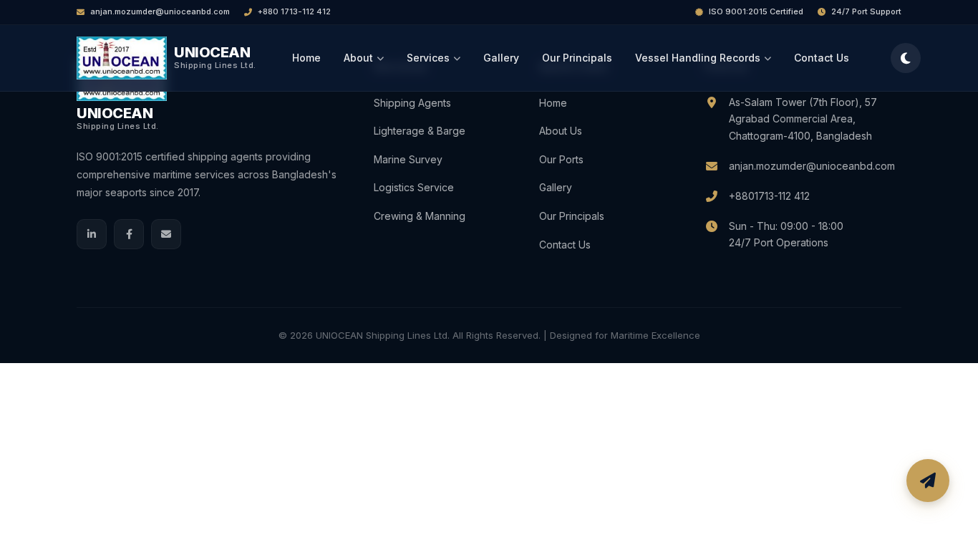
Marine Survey (408, 159)
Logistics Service (414, 187)
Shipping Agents (412, 103)
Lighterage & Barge (419, 131)
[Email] (166, 234)
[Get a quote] (927, 480)
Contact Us (821, 58)
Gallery (501, 58)
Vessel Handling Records (697, 58)
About (358, 58)
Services (428, 58)
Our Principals (577, 58)
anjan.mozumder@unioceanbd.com (160, 11)
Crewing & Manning (419, 216)
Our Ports (561, 159)
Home (306, 58)
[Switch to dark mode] (906, 58)
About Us (560, 131)
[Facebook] (129, 234)
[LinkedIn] (92, 234)
